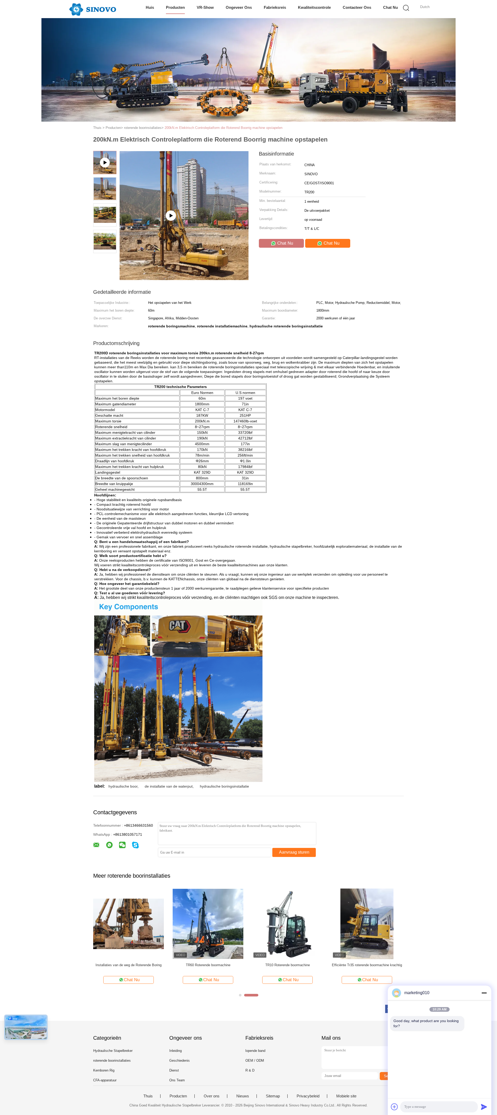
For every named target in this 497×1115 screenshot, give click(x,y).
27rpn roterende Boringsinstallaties (287, 965)
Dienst (174, 1070)
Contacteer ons (357, 7)
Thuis (148, 1096)
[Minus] (484, 993)
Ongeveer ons (239, 7)
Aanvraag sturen (294, 852)
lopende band (255, 1051)
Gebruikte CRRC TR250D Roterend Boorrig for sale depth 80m (128, 967)
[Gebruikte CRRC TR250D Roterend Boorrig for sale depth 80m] (128, 923)
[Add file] (394, 1106)
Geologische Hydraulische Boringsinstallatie (367, 965)
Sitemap (273, 1096)
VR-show (205, 7)
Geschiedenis (179, 1060)
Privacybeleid (308, 1096)
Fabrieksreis (275, 7)
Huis (150, 7)
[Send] (484, 1106)
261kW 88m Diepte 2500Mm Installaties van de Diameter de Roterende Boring (208, 967)
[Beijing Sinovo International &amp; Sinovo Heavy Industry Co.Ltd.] (92, 9)
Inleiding (175, 1051)
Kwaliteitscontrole (314, 7)
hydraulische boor (122, 786)
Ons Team (177, 1080)
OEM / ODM (254, 1060)
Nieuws (242, 1096)
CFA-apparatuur (104, 1080)
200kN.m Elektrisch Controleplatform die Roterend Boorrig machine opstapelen (223, 128)
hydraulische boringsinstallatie (224, 786)
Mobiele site (346, 1096)
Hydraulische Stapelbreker (113, 1051)
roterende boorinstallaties (112, 1060)
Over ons (212, 1096)
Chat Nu (390, 7)
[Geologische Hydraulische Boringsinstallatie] (367, 923)
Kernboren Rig (103, 1070)
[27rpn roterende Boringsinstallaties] (287, 923)
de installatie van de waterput (169, 786)
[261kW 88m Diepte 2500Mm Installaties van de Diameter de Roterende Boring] (208, 923)
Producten (175, 7)
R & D (249, 1070)
